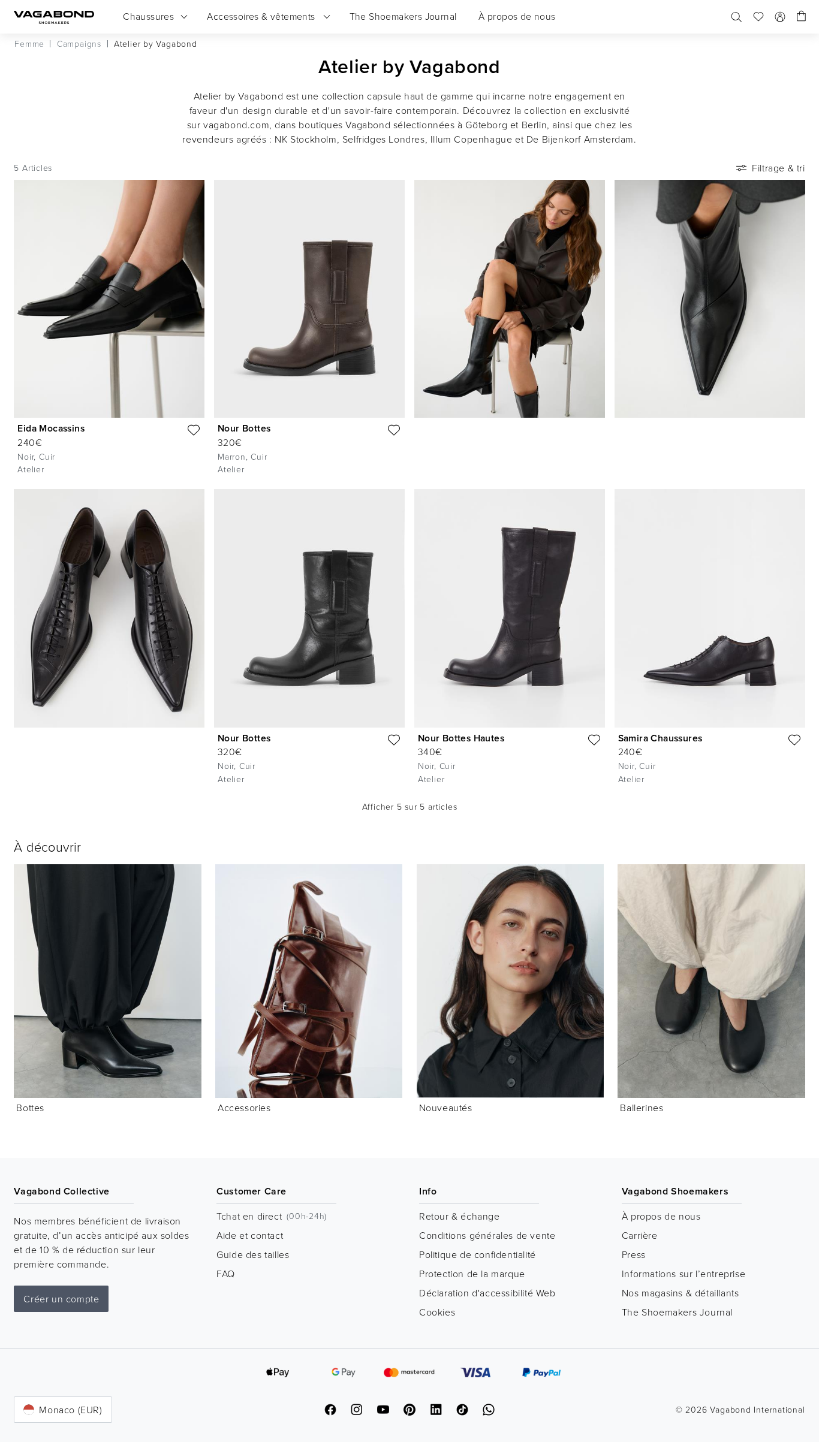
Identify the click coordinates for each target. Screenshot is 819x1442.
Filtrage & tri (778, 167)
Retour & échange (459, 1216)
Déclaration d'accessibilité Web (487, 1292)
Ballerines (641, 1107)
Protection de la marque (472, 1273)
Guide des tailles (252, 1254)
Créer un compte (61, 1298)
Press (634, 1254)
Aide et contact (249, 1235)
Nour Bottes (244, 428)
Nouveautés (445, 1107)
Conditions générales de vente (487, 1235)
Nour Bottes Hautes (461, 738)
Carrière (640, 1235)
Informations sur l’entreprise (683, 1273)
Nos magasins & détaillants (680, 1292)
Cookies (437, 1312)
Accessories (244, 1107)
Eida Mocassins (51, 428)
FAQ (225, 1273)
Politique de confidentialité (477, 1254)
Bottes (30, 1107)
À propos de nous (661, 1216)
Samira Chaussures (660, 738)
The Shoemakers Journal (677, 1312)
